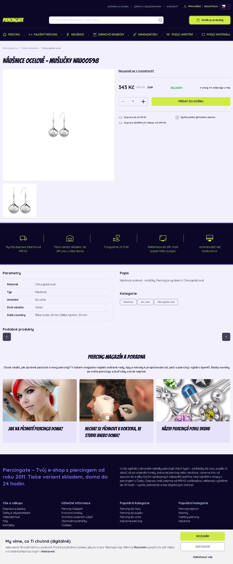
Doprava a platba (118, 6)
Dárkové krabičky (111, 34)
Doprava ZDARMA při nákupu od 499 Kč (145, 122)
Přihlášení (194, 6)
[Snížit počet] (123, 101)
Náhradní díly (148, 34)
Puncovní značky (71, 513)
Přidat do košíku (190, 101)
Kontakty (172, 6)
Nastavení (202, 546)
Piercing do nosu (130, 508)
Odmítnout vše (203, 557)
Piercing (14, 34)
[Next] (226, 337)
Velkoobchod (11, 517)
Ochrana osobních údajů (77, 517)
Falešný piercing (45, 34)
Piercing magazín (72, 508)
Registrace (211, 6)
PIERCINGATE (13, 20)
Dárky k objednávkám (147, 6)
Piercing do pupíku (131, 513)
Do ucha (145, 302)
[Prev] (7, 337)
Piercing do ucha (130, 517)
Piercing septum (189, 508)
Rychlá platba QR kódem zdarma (198, 117)
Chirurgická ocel (166, 302)
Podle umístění (182, 34)
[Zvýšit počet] (143, 101)
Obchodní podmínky (74, 521)
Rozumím (202, 536)
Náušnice (77, 34)
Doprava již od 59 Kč (135, 117)
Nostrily (183, 513)
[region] (58, 200)
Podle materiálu (218, 34)
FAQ (5, 521)
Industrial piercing (131, 521)
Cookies (66, 525)
